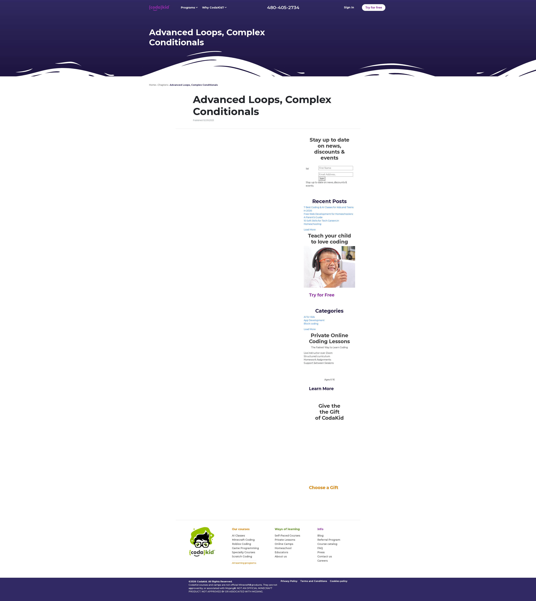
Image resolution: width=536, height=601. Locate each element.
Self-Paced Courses (287, 535)
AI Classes (238, 535)
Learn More (321, 388)
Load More (310, 229)
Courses (249, 552)
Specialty (238, 552)
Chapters (163, 85)
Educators (281, 552)
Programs (188, 7)
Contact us (324, 556)
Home (152, 85)
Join (322, 178)
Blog (320, 535)
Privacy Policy (289, 581)
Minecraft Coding (243, 539)
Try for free (373, 7)
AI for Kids (309, 317)
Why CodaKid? (213, 7)
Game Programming (245, 548)
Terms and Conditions (313, 581)
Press (321, 552)
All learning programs (244, 563)
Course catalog (327, 544)
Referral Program (328, 539)
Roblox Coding (241, 544)
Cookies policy (338, 581)
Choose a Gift (323, 487)
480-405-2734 (283, 7)
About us (281, 556)
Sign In (349, 7)
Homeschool (283, 548)
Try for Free (321, 295)
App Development (314, 320)
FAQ (320, 548)
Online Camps (284, 544)
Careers (322, 560)
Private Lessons (285, 539)
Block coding (311, 323)
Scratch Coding (242, 556)
